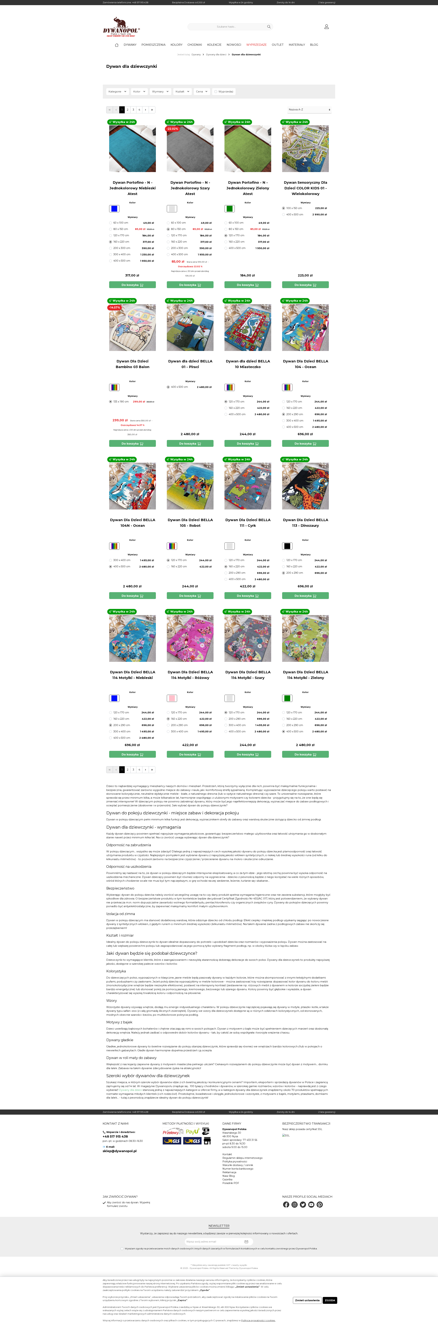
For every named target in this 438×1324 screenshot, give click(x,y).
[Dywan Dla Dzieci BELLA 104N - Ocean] (132, 486)
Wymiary (158, 91)
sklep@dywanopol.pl (120, 1151)
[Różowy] (172, 698)
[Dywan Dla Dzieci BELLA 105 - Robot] (190, 486)
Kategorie (115, 91)
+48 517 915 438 (140, 2)
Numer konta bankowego (237, 1168)
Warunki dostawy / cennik (237, 1165)
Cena (200, 91)
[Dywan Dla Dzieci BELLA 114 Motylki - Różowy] (190, 638)
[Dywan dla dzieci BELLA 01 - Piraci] (190, 327)
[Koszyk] (334, 25)
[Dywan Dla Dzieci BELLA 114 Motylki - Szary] (247, 638)
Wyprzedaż (225, 91)
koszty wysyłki (240, 1265)
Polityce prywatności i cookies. (258, 1320)
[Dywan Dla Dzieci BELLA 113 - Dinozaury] (305, 486)
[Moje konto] (326, 26)
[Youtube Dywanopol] (311, 1204)
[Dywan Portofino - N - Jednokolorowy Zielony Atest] (247, 148)
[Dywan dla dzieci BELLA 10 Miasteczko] (247, 327)
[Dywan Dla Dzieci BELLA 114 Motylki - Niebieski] (132, 638)
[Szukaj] (269, 26)
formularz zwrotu (117, 1206)
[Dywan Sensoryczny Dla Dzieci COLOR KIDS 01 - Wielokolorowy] (305, 148)
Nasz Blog (228, 1175)
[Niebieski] (114, 208)
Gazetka (227, 1179)
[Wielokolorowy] (114, 387)
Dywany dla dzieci (130, 1090)
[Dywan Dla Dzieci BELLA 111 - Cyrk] (247, 486)
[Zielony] (229, 208)
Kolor (137, 91)
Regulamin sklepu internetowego (242, 1157)
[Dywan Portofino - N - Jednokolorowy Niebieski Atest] (132, 148)
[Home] (119, 45)
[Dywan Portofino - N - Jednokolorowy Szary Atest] (190, 148)
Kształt (180, 91)
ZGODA (330, 1300)
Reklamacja (229, 1172)
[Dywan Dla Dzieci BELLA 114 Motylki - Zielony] (305, 638)
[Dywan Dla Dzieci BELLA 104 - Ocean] (305, 327)
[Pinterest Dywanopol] (320, 1204)
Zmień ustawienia (307, 1300)
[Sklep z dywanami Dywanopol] (121, 26)
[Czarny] (287, 546)
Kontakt (227, 1154)
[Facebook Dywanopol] (286, 1204)
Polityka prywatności (234, 1161)
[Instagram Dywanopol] (294, 1204)
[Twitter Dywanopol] (303, 1204)
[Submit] (246, 1241)
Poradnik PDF (230, 1183)
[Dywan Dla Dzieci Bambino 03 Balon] (132, 327)
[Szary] (172, 208)
